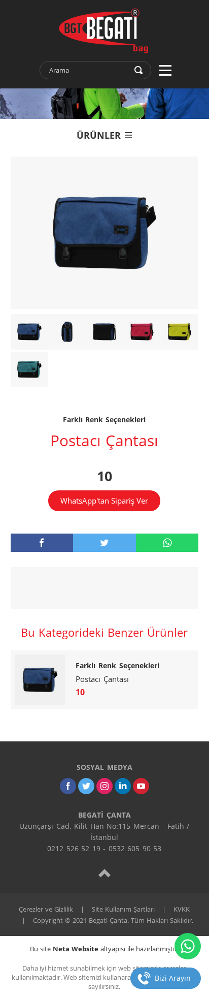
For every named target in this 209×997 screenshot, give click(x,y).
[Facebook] (68, 786)
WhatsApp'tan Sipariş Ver (104, 500)
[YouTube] (141, 786)
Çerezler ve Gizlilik (46, 909)
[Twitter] (86, 786)
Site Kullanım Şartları (123, 909)
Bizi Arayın (173, 978)
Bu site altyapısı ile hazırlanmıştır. (104, 948)
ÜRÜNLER (99, 135)
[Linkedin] (123, 786)
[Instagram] (104, 786)
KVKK (181, 909)
